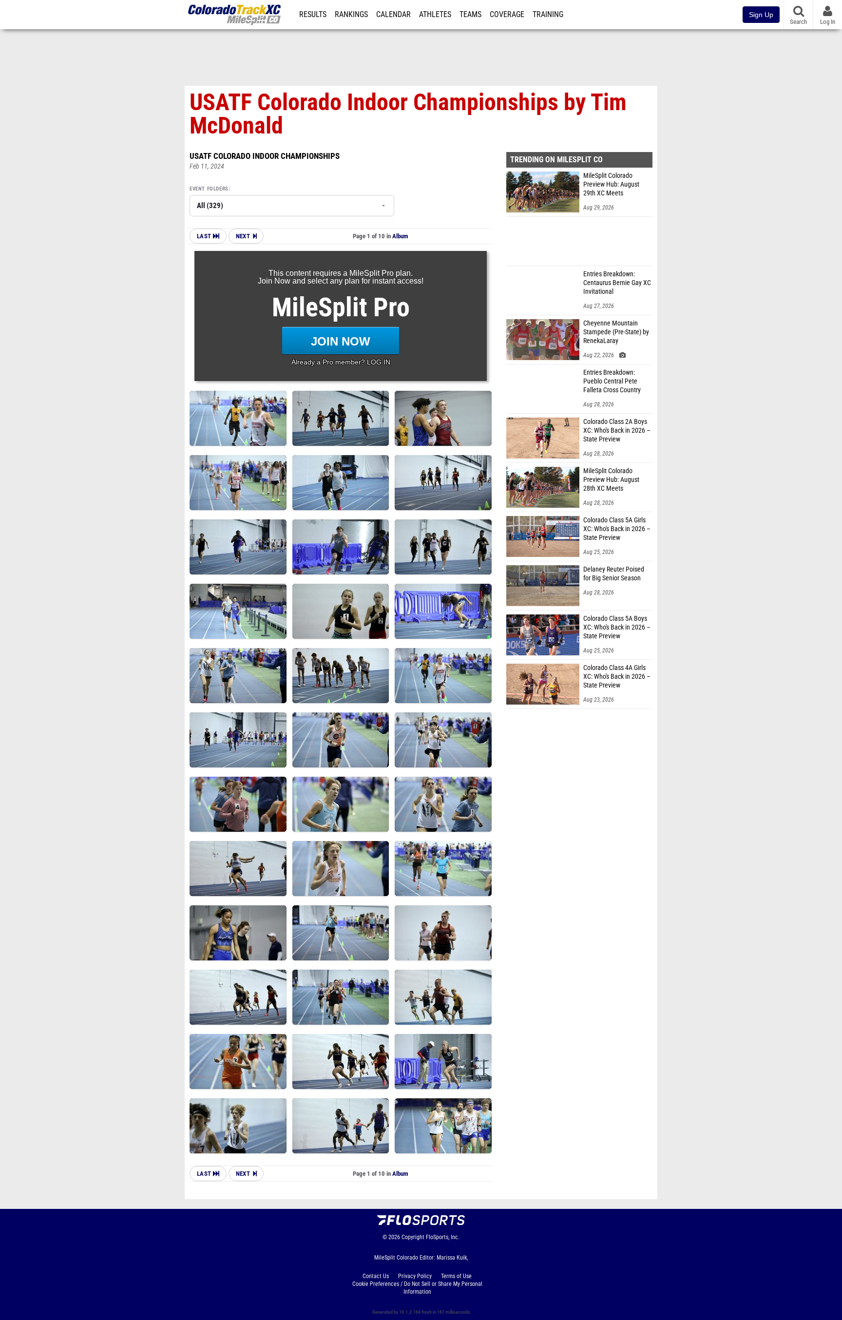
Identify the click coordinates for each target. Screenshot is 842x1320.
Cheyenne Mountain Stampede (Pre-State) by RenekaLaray (616, 332)
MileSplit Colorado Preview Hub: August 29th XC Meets (611, 184)
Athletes (435, 14)
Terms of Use (456, 1276)
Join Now (340, 341)
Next (243, 236)
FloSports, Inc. (442, 1237)
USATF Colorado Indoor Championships (265, 156)
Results (312, 14)
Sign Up (761, 15)
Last (205, 236)
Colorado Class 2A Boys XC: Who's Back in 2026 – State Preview (617, 430)
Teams (470, 14)
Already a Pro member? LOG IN (340, 362)
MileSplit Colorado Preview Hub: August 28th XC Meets (611, 480)
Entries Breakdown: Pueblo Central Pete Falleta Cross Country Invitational (612, 381)
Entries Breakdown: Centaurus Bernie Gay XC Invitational (617, 283)
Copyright (413, 1237)
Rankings (351, 14)
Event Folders (209, 189)
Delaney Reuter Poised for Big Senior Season (613, 573)
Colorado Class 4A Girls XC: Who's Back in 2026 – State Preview (617, 676)
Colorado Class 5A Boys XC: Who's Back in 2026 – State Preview (617, 627)
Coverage (507, 14)
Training (548, 14)
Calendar (393, 14)
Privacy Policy (415, 1276)
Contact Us (376, 1276)
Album (400, 236)
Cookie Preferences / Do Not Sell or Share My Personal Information (417, 1288)
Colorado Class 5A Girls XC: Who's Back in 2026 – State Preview (617, 529)
